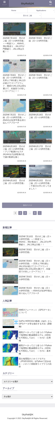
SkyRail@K (27, 3)
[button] (49, 345)
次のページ (27, 205)
